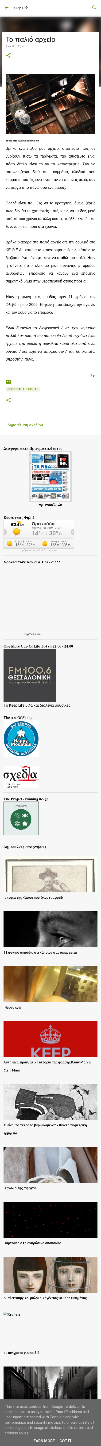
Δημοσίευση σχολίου (25, 425)
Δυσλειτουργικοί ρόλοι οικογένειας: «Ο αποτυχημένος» (46, 1298)
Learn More (43, 1441)
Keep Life (20, 7)
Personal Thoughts (23, 389)
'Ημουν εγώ (12, 1007)
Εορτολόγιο (32, 633)
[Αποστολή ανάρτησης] (8, 383)
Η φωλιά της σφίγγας (20, 1188)
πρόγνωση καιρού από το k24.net (39, 550)
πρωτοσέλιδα (50, 504)
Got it (65, 1441)
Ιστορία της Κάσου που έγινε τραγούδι (33, 897)
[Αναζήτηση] (94, 7)
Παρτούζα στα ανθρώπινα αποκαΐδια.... (34, 1243)
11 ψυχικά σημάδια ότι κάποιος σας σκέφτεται (40, 952)
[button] (8, 56)
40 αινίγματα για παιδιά (21, 1353)
